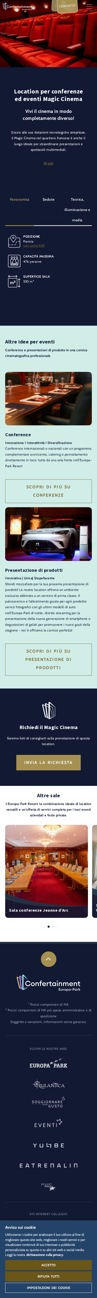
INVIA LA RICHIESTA (48, 762)
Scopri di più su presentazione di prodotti (48, 659)
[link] (48, 959)
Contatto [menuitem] (67, 6)
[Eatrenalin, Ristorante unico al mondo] (48, 1165)
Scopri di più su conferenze (48, 491)
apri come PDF (34, 245)
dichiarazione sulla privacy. (45, 1255)
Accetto (48, 1265)
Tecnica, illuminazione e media (77, 209)
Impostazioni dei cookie (48, 1288)
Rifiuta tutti (49, 1276)
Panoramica (19, 199)
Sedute (49, 199)
